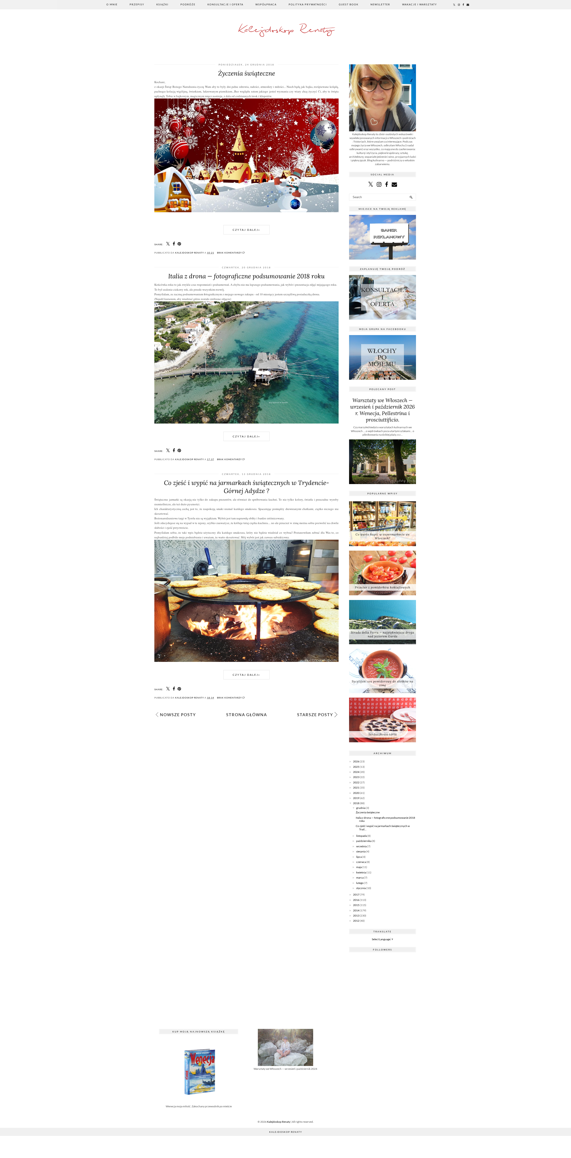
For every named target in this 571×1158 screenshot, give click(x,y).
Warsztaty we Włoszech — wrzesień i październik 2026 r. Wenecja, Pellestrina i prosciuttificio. (382, 410)
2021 (356, 787)
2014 (356, 910)
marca (360, 877)
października (363, 841)
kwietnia (361, 872)
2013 (356, 915)
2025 (356, 766)
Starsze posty (315, 714)
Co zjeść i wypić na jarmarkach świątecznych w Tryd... (383, 827)
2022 (356, 782)
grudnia (360, 808)
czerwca (361, 862)
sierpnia (361, 851)
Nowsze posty (178, 714)
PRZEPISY (137, 4)
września (361, 846)
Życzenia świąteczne (246, 73)
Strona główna (246, 714)
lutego (360, 883)
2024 (356, 772)
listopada (361, 835)
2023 (356, 777)
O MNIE (112, 4)
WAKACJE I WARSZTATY (419, 4)
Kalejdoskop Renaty (285, 30)
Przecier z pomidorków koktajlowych (382, 587)
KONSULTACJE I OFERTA (225, 4)
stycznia (361, 888)
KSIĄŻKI (162, 4)
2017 (356, 894)
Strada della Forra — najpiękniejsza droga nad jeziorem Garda (382, 634)
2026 (356, 761)
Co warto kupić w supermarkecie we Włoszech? (383, 536)
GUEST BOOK (348, 4)
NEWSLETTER (380, 4)
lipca (359, 856)
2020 (356, 793)
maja (359, 867)
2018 (356, 803)
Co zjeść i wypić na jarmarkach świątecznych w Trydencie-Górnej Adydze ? (246, 487)
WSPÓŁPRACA (266, 4)
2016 (356, 900)
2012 (356, 920)
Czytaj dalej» (246, 229)
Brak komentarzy (229, 252)
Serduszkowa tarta (382, 734)
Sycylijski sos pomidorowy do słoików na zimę (382, 683)
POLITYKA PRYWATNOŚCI (308, 4)
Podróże (187, 4)
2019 (356, 798)
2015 (356, 905)
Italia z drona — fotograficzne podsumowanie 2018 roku (246, 276)
